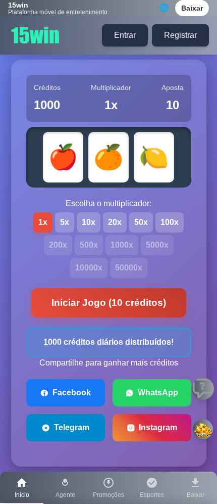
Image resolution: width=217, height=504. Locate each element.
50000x (128, 267)
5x (64, 222)
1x (42, 222)
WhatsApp (158, 392)
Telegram (71, 427)
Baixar (192, 8)
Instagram (158, 427)
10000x (88, 267)
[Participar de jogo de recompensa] (203, 429)
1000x (122, 245)
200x (58, 245)
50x (141, 222)
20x (115, 222)
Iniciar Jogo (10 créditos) (108, 302)
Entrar (125, 35)
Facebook (71, 392)
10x (88, 222)
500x (89, 245)
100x (169, 222)
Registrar (180, 35)
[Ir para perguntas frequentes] (202, 388)
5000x (157, 245)
